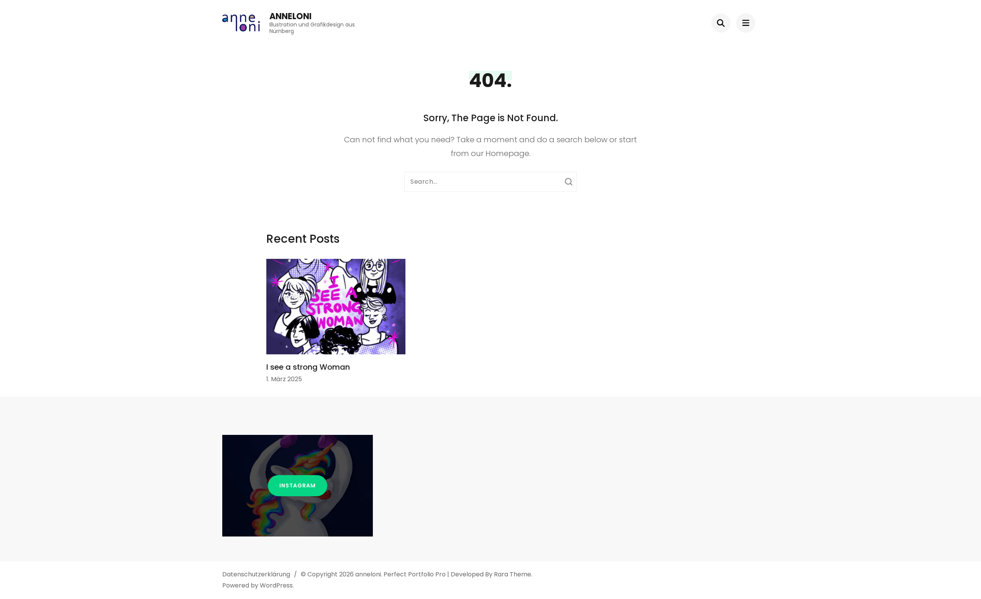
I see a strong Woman (308, 367)
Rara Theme (512, 574)
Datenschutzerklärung (256, 574)
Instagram (297, 485)
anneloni (290, 16)
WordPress (276, 585)
